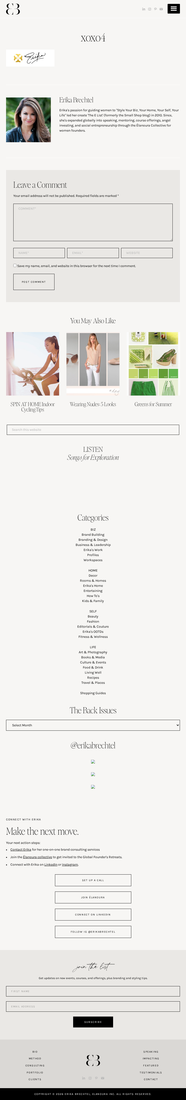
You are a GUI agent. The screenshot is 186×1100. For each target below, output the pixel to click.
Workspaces (93, 560)
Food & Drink (93, 667)
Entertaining (93, 591)
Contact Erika (20, 849)
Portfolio (35, 1072)
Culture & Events (93, 662)
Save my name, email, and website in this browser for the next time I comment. (76, 266)
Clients (35, 1079)
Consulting (35, 1065)
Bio (35, 1051)
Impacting (151, 1058)
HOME (93, 570)
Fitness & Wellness (93, 637)
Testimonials (151, 1072)
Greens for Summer (153, 404)
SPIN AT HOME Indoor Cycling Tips (33, 407)
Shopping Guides (93, 693)
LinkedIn (50, 864)
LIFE (93, 647)
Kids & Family (93, 601)
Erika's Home (93, 586)
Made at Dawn (93, 1053)
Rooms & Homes (93, 581)
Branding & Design (93, 540)
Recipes (93, 678)
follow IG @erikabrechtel (93, 931)
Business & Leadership (93, 545)
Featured (151, 1065)
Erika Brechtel (13, 9)
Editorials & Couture (93, 626)
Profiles (93, 555)
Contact (151, 1079)
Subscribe (93, 1022)
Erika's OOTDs (93, 632)
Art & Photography (93, 652)
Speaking (151, 1051)
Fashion (93, 621)
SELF (93, 611)
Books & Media (93, 657)
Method (35, 1058)
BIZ (93, 530)
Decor (93, 575)
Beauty (93, 616)
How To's (93, 596)
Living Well (93, 672)
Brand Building (93, 535)
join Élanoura (93, 897)
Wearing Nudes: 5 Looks (93, 404)
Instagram (70, 864)
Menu (174, 9)
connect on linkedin (93, 914)
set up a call (93, 880)
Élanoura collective (37, 857)
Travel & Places (93, 683)
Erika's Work (93, 550)
